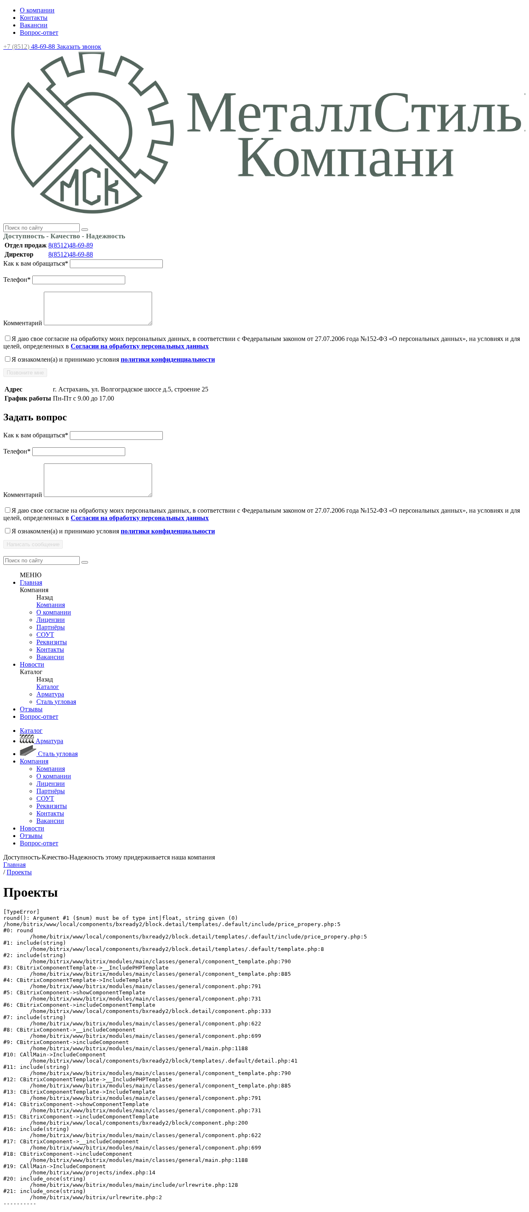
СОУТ (45, 634)
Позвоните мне (25, 373)
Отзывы (31, 709)
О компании (37, 10)
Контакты (34, 17)
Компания (50, 604)
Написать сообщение (33, 544)
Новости (32, 664)
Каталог (47, 686)
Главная (31, 582)
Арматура (50, 694)
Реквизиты (51, 642)
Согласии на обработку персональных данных (140, 346)
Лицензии (50, 619)
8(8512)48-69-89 (70, 245)
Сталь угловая (56, 701)
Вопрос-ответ (39, 32)
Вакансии (34, 25)
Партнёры (50, 627)
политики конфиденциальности (168, 359)
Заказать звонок (79, 46)
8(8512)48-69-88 (70, 254)
